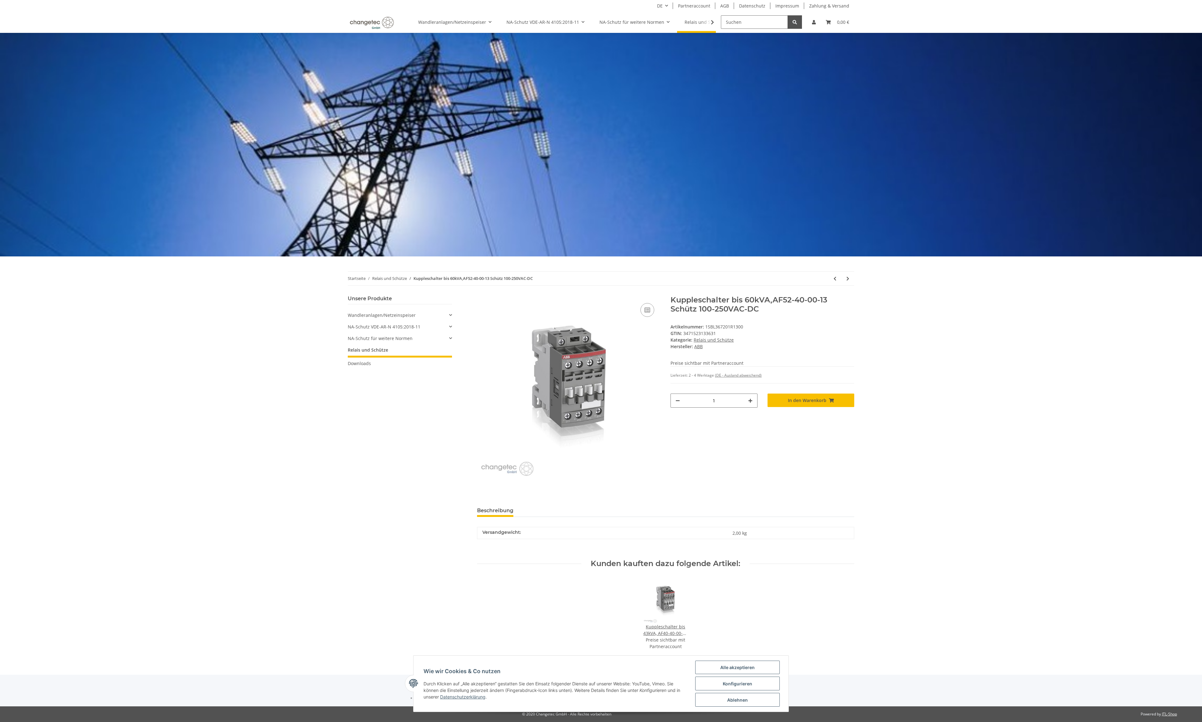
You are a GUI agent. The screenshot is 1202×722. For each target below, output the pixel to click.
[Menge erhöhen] (750, 400)
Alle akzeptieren (737, 667)
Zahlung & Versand (829, 6)
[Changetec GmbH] (372, 22)
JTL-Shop (1169, 714)
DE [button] (660, 6)
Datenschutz (752, 6)
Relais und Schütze (714, 340)
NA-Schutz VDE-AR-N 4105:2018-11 (384, 327)
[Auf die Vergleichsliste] (647, 310)
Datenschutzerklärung (462, 696)
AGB (724, 6)
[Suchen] (795, 22)
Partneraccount (694, 6)
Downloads (359, 363)
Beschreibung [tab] (495, 510)
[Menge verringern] (678, 400)
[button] (814, 22)
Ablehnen (737, 700)
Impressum (787, 6)
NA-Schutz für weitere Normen (380, 338)
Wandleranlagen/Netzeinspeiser (382, 315)
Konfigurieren (737, 683)
